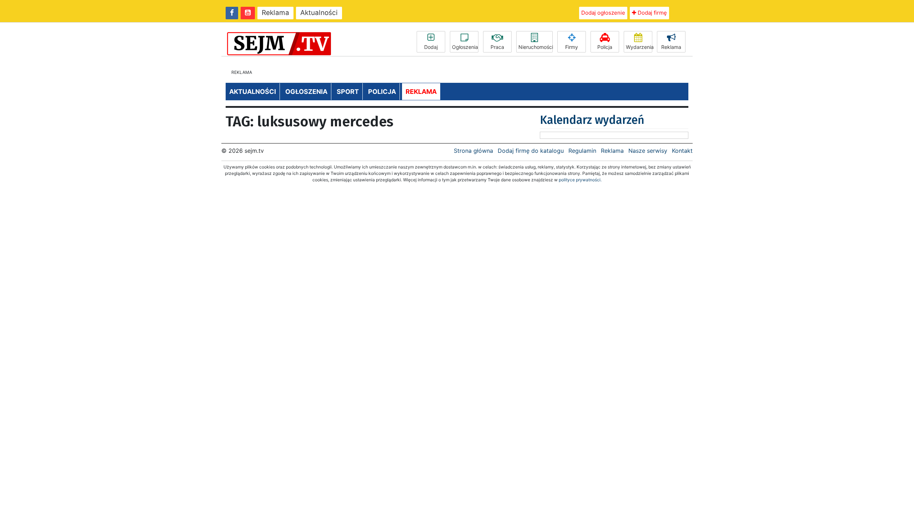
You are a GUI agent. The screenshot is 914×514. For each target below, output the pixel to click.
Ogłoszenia (465, 47)
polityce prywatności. (580, 179)
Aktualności (319, 13)
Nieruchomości (535, 47)
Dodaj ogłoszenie (603, 12)
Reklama (275, 13)
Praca (497, 47)
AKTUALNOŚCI (252, 91)
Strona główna (473, 150)
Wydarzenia (639, 47)
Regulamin (582, 150)
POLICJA (382, 91)
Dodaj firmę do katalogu (531, 150)
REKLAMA (421, 91)
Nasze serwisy (647, 150)
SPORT (348, 91)
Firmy (571, 47)
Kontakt (682, 150)
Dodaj (431, 47)
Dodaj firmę (651, 12)
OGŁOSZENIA (306, 91)
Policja (604, 47)
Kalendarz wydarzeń (592, 120)
